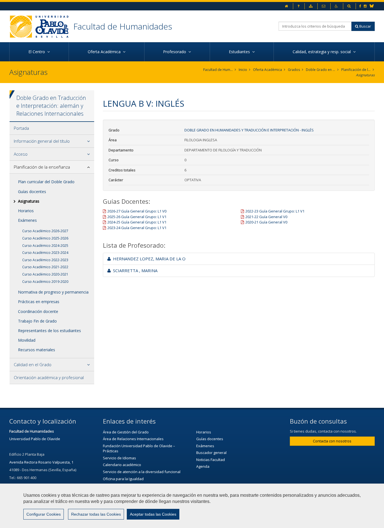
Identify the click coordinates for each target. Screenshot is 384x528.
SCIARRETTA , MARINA (134, 270)
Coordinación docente (38, 311)
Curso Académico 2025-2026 (45, 238)
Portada (21, 128)
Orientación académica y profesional (49, 377)
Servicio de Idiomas (119, 457)
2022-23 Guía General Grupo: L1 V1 (274, 211)
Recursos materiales (36, 349)
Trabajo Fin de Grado (37, 321)
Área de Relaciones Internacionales (133, 438)
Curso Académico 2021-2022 (45, 267)
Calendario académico (122, 464)
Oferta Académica (267, 69)
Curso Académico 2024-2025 (45, 245)
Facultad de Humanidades (122, 26)
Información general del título (42, 141)
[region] (192, 506)
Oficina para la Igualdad (123, 478)
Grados (294, 69)
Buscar (364, 26)
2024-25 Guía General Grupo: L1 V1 (136, 222)
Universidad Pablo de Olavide (34, 438)
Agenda (202, 466)
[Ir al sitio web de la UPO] (41, 26)
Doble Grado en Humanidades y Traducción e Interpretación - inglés (249, 130)
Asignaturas (365, 75)
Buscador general (211, 452)
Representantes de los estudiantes (49, 330)
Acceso (21, 154)
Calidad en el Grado (32, 364)
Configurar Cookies (43, 514)
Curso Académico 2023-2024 (45, 252)
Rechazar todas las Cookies (96, 514)
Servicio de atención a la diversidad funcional (141, 471)
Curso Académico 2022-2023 (45, 260)
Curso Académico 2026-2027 (45, 231)
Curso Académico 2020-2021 (45, 274)
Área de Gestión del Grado (126, 432)
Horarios (26, 210)
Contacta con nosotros (332, 441)
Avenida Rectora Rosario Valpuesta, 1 (41, 462)
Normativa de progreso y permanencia (53, 292)
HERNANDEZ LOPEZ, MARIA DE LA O (148, 258)
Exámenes (27, 220)
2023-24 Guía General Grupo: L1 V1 (136, 227)
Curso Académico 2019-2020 (45, 281)
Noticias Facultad (210, 459)
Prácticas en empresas (38, 301)
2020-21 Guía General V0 (266, 222)
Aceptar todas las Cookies (153, 514)
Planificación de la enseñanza (356, 69)
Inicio (243, 69)
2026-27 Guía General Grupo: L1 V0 (136, 211)
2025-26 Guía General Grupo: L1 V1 (136, 216)
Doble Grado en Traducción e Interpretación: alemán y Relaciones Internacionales (320, 69)
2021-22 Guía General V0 (266, 216)
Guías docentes (32, 191)
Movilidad (26, 340)
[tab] (52, 128)
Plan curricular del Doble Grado (46, 181)
